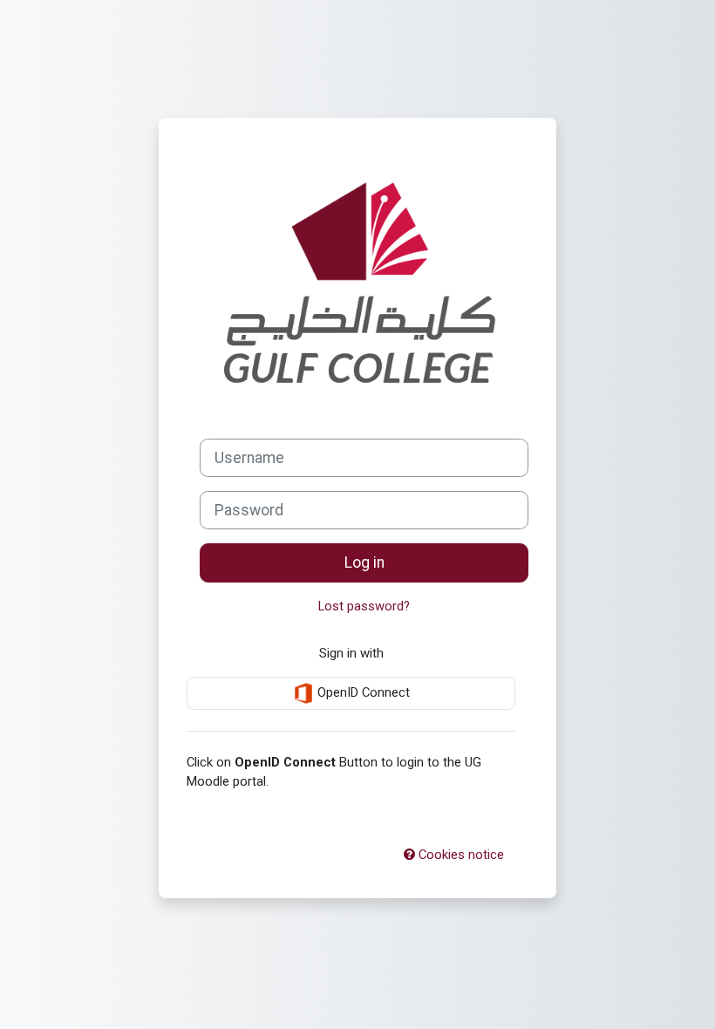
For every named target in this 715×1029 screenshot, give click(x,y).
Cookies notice (459, 854)
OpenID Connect (362, 692)
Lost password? (364, 606)
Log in (364, 562)
